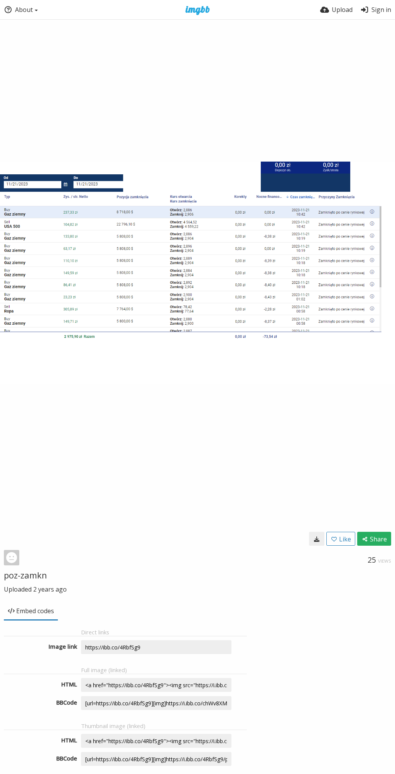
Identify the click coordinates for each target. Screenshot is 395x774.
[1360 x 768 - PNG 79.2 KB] (316, 539)
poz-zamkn (25, 575)
